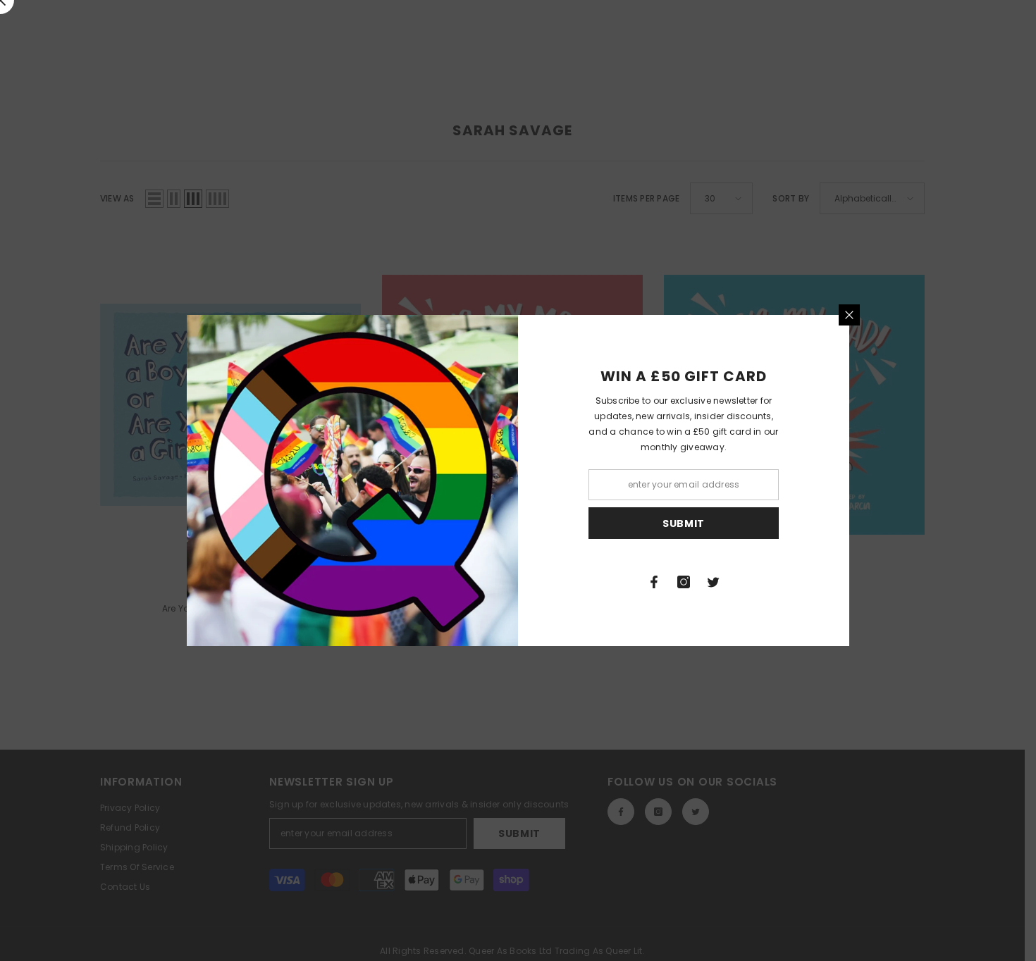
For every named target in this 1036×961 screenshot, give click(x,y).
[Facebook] (654, 582)
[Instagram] (683, 582)
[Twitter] (713, 582)
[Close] (849, 315)
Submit (683, 523)
